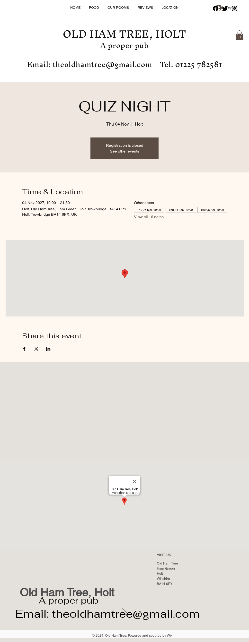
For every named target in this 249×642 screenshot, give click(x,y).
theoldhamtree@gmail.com (102, 64)
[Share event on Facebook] (24, 349)
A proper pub (68, 600)
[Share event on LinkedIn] (48, 349)
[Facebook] (215, 8)
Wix (169, 635)
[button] (239, 35)
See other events (124, 151)
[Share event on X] (36, 349)
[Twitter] (225, 8)
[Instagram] (234, 8)
